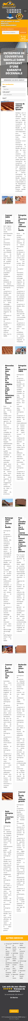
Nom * (4, 86)
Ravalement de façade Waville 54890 (15, 947)
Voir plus (14, 1011)
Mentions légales (14, 1019)
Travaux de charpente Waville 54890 (8, 972)
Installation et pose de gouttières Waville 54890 (8, 961)
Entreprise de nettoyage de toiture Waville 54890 (8, 949)
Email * (5, 98)
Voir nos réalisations (8, 29)
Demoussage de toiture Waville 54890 (22, 964)
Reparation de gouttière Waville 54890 (22, 974)
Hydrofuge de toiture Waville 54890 (15, 956)
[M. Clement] (9, 4)
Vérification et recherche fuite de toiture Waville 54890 (22, 953)
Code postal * (6, 92)
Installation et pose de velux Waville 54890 (15, 967)
